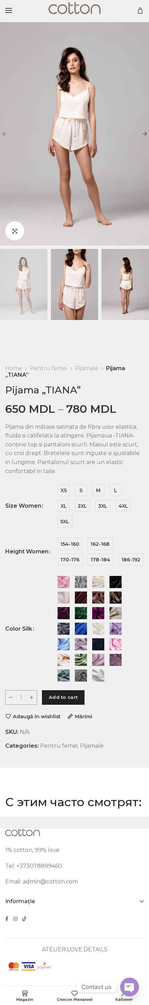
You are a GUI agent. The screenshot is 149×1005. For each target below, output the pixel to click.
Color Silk (18, 629)
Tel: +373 (17, 866)
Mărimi (83, 716)
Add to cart (63, 697)
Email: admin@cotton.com (41, 881)
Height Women (27, 551)
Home (13, 368)
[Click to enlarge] (14, 230)
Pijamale (86, 368)
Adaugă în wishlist (37, 716)
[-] (11, 697)
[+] (31, 697)
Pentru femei (48, 368)
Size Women (23, 506)
